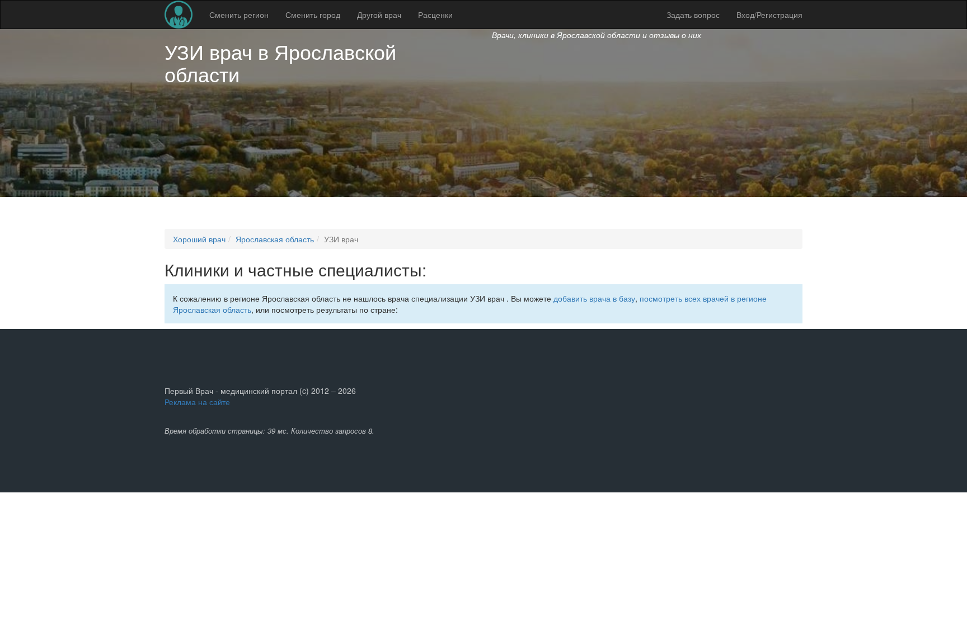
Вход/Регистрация (769, 14)
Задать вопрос (693, 14)
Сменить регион (239, 14)
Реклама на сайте (197, 401)
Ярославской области (280, 62)
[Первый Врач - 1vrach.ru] (178, 15)
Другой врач (379, 14)
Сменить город (312, 14)
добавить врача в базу (594, 298)
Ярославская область (275, 239)
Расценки (435, 14)
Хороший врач (199, 239)
